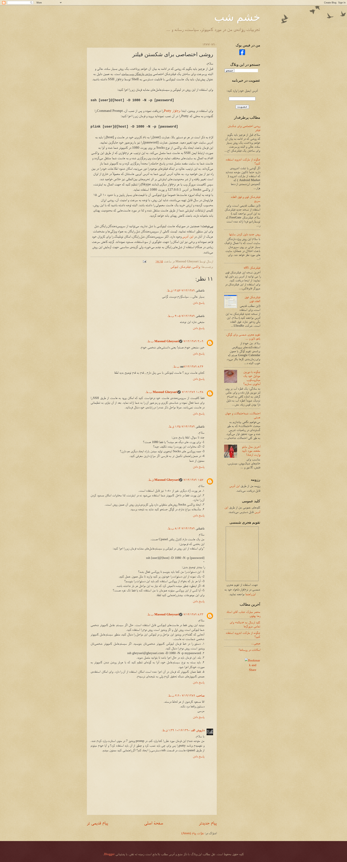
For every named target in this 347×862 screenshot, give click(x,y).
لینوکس (174, 266)
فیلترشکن (185, 266)
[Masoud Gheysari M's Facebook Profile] (242, 54)
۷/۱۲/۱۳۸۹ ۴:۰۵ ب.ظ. (181, 316)
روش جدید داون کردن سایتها (244, 234)
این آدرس (187, 236)
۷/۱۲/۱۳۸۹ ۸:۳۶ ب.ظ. (188, 366)
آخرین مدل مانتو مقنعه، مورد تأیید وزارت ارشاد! (251, 450)
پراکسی (196, 266)
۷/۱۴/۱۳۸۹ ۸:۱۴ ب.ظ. (181, 528)
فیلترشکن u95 (252, 267)
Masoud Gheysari (166, 341)
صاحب (200, 695)
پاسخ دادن (198, 302)
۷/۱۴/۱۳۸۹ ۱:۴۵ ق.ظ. (181, 426)
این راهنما (250, 594)
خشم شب (237, 16)
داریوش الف (197, 730)
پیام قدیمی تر (97, 823)
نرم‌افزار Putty (172, 111)
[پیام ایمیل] (145, 261)
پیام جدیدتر (208, 823)
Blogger (109, 854)
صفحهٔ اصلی (153, 823)
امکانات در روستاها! (249, 650)
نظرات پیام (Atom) (192, 833)
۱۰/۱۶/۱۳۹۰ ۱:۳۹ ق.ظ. (176, 730)
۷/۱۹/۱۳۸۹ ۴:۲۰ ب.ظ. (181, 695)
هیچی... (255, 643)
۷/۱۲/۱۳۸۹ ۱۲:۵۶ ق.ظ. (181, 290)
